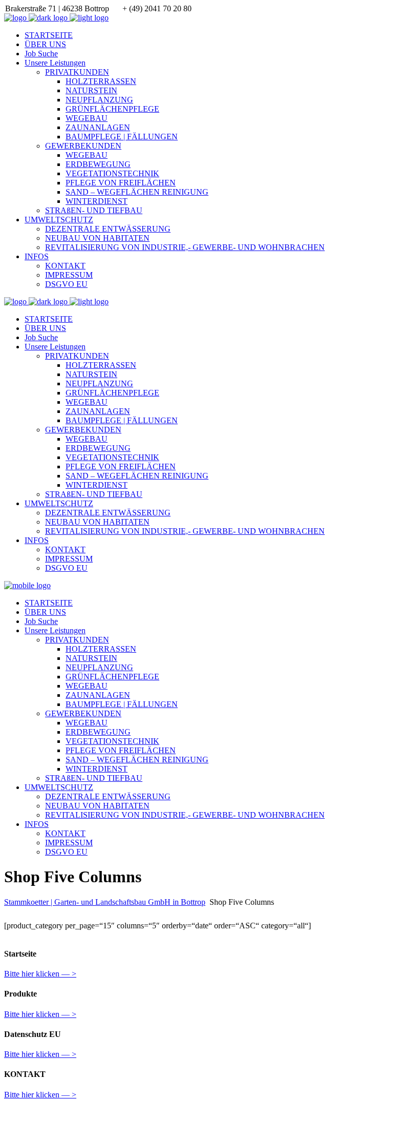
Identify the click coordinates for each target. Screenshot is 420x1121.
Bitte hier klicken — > (40, 973)
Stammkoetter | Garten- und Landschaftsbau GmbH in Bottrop (104, 902)
